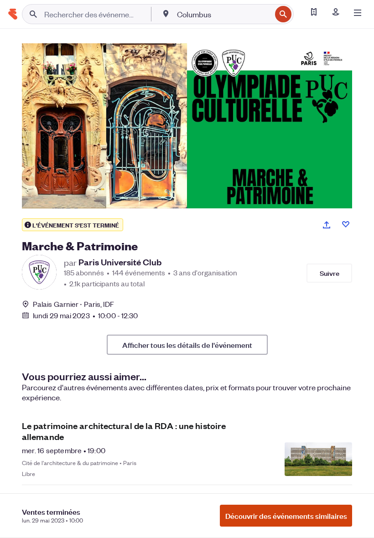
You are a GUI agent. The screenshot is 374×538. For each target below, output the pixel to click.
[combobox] (223, 14)
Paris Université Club (119, 262)
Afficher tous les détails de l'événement (187, 345)
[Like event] (345, 224)
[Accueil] (12, 14)
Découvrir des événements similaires (286, 516)
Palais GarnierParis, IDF (73, 304)
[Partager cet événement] (326, 225)
